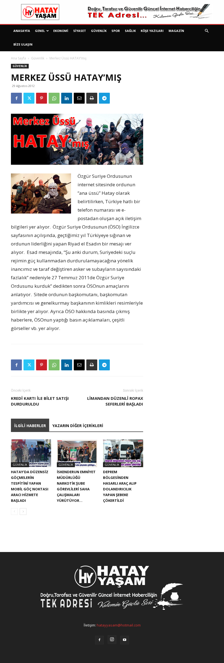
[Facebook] (16, 98)
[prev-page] (14, 511)
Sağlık (130, 31)
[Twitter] (28, 98)
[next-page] (23, 511)
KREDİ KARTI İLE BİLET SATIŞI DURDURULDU (40, 401)
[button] (206, 31)
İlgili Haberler (30, 425)
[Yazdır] (91, 98)
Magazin (176, 31)
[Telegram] (104, 98)
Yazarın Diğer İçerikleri (77, 425)
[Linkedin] (66, 98)
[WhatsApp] (54, 98)
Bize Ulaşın (23, 44)
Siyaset (79, 31)
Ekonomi (60, 31)
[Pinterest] (41, 98)
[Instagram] (112, 639)
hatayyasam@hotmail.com (119, 625)
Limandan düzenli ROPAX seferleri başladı (115, 401)
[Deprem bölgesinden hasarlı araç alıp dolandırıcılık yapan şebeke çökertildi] (123, 453)
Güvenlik (99, 31)
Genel (40, 31)
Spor (115, 31)
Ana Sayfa (18, 58)
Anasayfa (21, 31)
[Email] (79, 98)
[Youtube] (124, 640)
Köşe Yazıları (152, 31)
